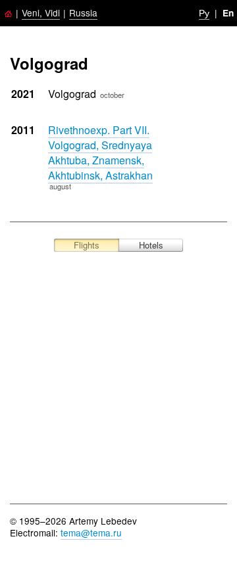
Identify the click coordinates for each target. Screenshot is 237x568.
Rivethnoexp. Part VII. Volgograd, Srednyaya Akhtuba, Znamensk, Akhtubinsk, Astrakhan (100, 152)
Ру (204, 12)
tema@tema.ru (91, 532)
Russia (83, 12)
